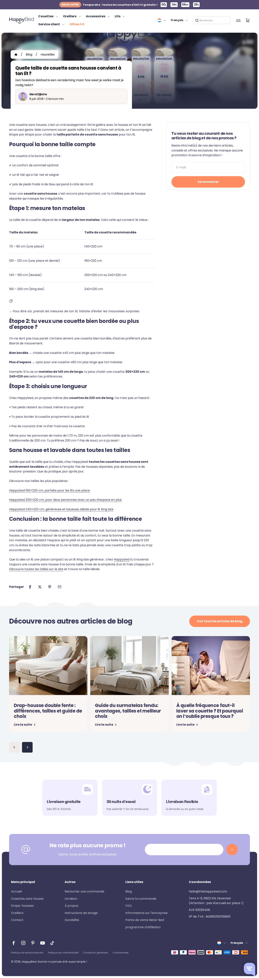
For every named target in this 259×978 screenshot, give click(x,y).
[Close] (226, 20)
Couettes (45, 16)
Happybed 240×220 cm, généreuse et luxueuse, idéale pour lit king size (61, 509)
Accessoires (95, 16)
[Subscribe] (232, 849)
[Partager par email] (59, 587)
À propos (71, 906)
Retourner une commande (84, 891)
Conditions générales (95, 952)
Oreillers (69, 16)
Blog (29, 54)
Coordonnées (121, 952)
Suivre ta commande (140, 898)
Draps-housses (22, 906)
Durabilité (72, 920)
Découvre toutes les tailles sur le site (36, 569)
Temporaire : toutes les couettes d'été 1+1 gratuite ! (110, 5)
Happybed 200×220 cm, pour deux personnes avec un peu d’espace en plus (65, 500)
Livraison (71, 898)
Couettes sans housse (27, 898)
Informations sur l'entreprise (146, 913)
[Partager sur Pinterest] (49, 587)
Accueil (16, 891)
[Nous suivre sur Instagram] (23, 943)
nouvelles (48, 54)
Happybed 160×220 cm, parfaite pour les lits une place (49, 490)
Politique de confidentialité (63, 952)
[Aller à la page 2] (27, 747)
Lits (117, 16)
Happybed (122, 559)
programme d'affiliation (143, 927)
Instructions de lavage (81, 913)
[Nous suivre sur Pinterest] (32, 943)
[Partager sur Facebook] (30, 587)
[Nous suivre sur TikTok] (52, 943)
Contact (17, 920)
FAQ (128, 906)
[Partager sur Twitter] (40, 587)
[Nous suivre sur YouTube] (42, 943)
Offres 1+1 (76, 24)
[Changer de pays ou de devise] (162, 20)
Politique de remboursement (27, 952)
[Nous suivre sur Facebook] (13, 943)
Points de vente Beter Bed (144, 920)
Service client (49, 24)
